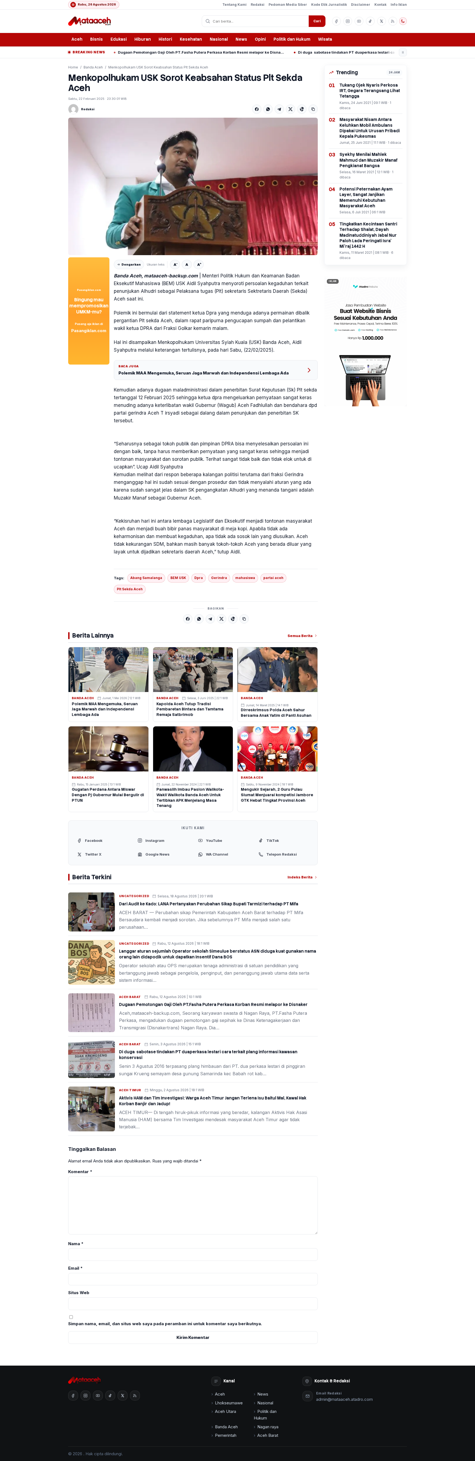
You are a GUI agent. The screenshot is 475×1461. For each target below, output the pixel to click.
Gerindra (219, 578)
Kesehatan (191, 39)
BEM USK (178, 578)
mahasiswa (245, 578)
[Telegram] (279, 109)
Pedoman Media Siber (288, 4)
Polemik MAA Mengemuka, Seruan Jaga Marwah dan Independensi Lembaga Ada (203, 373)
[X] (290, 109)
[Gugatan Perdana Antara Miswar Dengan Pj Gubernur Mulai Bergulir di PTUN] (108, 748)
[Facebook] (256, 109)
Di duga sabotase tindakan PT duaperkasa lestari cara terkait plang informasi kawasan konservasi (314, 52)
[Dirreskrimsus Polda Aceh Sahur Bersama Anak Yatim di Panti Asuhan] (277, 669)
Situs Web (78, 1292)
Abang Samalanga (146, 578)
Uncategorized (134, 896)
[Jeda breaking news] (403, 52)
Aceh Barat (130, 997)
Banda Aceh (93, 67)
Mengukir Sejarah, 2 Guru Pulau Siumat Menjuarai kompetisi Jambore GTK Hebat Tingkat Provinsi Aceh (277, 795)
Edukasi (119, 39)
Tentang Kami (234, 4)
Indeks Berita (300, 877)
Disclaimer (360, 4)
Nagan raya (267, 1426)
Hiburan (142, 39)
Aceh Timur (130, 1090)
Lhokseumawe (229, 1402)
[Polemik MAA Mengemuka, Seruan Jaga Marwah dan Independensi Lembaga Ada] (108, 669)
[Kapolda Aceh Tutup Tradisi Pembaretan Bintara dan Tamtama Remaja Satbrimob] (193, 669)
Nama (76, 1243)
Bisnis (96, 39)
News (241, 39)
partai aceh (273, 578)
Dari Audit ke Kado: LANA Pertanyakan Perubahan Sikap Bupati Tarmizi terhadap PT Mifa (208, 904)
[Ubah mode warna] (403, 21)
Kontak (380, 4)
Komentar (80, 1171)
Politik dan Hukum (292, 39)
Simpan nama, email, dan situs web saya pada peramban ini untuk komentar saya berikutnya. (165, 1323)
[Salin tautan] (313, 109)
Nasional (219, 39)
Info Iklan (399, 4)
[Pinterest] (301, 109)
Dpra (198, 578)
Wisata (325, 39)
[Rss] (392, 21)
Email (75, 1268)
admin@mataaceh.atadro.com (344, 1399)
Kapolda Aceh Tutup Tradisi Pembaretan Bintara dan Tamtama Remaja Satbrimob (189, 709)
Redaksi (257, 4)
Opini (260, 39)
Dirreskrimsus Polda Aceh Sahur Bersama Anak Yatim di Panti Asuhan (276, 712)
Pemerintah (225, 1435)
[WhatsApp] (268, 109)
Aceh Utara (225, 1411)
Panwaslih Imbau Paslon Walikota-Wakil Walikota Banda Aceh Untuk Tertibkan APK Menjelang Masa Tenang (190, 797)
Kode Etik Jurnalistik (329, 4)
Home (73, 67)
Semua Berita (300, 635)
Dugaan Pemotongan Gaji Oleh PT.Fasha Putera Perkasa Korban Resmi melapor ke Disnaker (134, 52)
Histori (165, 39)
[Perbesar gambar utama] (193, 186)
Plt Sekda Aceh (130, 589)
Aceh (76, 39)
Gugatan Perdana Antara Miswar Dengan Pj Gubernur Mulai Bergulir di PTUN (108, 795)
